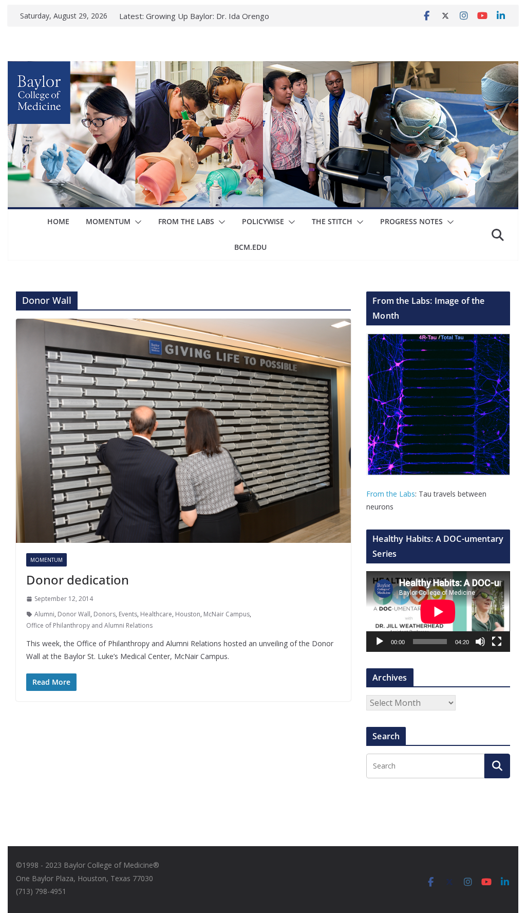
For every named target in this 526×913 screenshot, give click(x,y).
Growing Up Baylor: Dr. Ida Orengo (207, 16)
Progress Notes (411, 221)
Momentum (108, 221)
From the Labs (390, 494)
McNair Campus (226, 614)
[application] (438, 611)
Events (128, 614)
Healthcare (156, 614)
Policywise (263, 221)
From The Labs (186, 221)
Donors (104, 614)
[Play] (379, 641)
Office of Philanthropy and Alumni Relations (89, 625)
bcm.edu (250, 247)
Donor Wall (74, 614)
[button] (136, 222)
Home (58, 221)
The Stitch (332, 221)
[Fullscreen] (497, 641)
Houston (187, 614)
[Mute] (480, 641)
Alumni (44, 614)
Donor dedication (77, 579)
